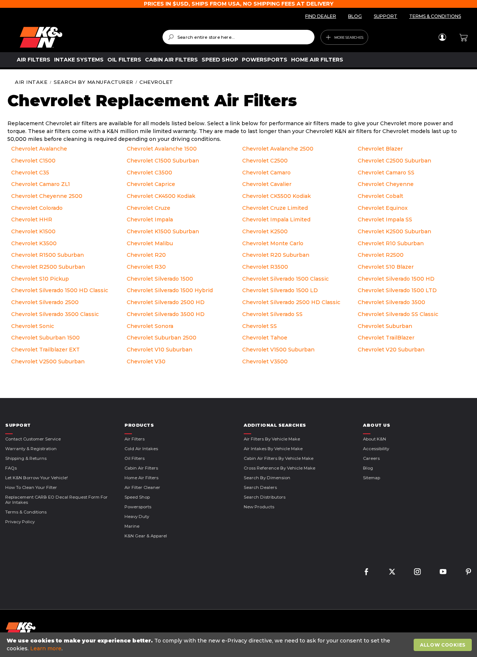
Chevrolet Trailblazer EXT (45, 349)
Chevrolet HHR (31, 219)
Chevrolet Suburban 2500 (161, 337)
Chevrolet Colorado (37, 208)
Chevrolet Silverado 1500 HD (396, 278)
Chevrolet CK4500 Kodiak (161, 196)
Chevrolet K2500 (265, 231)
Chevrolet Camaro (266, 172)
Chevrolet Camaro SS (386, 172)
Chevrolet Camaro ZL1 (40, 184)
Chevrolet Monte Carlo (272, 243)
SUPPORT (385, 16)
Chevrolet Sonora (150, 326)
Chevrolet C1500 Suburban (163, 160)
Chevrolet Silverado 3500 (391, 302)
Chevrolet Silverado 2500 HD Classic (291, 302)
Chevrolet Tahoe (264, 337)
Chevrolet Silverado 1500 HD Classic (59, 290)
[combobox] (238, 37)
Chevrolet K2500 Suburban (394, 231)
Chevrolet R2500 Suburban (48, 266)
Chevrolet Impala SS (385, 219)
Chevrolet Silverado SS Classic (398, 314)
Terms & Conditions (26, 512)
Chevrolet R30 (146, 266)
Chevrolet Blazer (380, 148)
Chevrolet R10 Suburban (391, 243)
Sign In (442, 37)
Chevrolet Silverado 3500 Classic (55, 314)
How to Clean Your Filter (31, 487)
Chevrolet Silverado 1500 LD (280, 290)
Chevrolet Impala (150, 219)
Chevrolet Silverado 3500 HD (166, 314)
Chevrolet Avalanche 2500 (277, 148)
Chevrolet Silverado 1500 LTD (397, 290)
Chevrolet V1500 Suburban (278, 349)
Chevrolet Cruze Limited (275, 208)
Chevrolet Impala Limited (276, 219)
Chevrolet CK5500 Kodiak (276, 196)
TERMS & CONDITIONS (435, 16)
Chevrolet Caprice (151, 184)
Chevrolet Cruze (148, 208)
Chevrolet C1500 (33, 160)
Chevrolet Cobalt (380, 196)
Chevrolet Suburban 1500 (45, 337)
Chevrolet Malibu (150, 243)
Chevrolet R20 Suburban (275, 255)
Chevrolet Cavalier (266, 184)
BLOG (355, 16)
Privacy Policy (20, 521)
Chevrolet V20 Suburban (391, 349)
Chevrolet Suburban (385, 326)
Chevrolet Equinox (383, 208)
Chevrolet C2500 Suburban (394, 160)
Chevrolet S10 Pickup (40, 278)
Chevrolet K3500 (34, 243)
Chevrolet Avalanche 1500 (162, 148)
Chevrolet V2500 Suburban (48, 361)
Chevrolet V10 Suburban (159, 349)
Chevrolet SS (259, 326)
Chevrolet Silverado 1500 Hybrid (170, 290)
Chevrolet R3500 (265, 266)
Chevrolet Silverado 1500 (160, 278)
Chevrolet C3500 (149, 172)
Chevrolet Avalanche (39, 148)
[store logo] (85, 37)
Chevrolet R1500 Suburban (47, 255)
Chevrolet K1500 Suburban (163, 231)
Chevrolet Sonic (32, 326)
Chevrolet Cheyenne (386, 184)
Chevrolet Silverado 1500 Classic (285, 278)
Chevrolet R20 (146, 255)
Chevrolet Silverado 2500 (45, 302)
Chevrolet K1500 (33, 231)
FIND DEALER (320, 16)
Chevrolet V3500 (265, 361)
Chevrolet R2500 (381, 255)
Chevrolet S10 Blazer (386, 266)
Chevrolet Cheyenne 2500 (46, 196)
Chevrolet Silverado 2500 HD (166, 302)
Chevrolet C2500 (265, 160)
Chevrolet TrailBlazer (386, 337)
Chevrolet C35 (30, 172)
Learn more (45, 648)
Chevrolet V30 (146, 361)
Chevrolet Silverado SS (272, 314)
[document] (239, 645)
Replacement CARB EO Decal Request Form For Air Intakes (56, 500)
